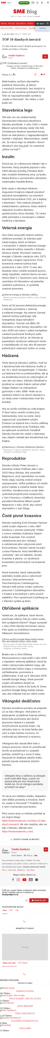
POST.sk (42, 28)
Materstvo (21, 870)
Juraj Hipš (25, 1028)
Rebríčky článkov (25, 928)
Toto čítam (31, 870)
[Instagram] (18, 880)
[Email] (31, 880)
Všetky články (25, 983)
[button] (40, 23)
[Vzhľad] (43, 2)
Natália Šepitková (16, 55)
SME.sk (4, 24)
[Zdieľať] (35, 74)
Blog (32, 11)
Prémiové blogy (21, 28)
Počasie (11, 24)
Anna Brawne (25, 1006)
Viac (9, 3)
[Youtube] (24, 880)
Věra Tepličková (25, 1013)
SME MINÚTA (21, 24)
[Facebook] (13, 880)
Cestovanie (12, 870)
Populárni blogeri (35, 28)
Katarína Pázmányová (25, 1021)
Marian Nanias (25, 991)
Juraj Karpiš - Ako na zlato (25, 998)
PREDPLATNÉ (24, 2)
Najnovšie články (7, 28)
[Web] (36, 880)
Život (4, 870)
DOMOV (30, 24)
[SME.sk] (3, 2)
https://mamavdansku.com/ (17, 831)
